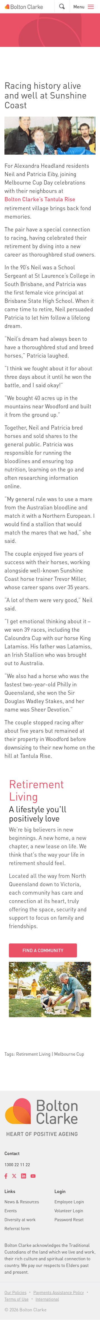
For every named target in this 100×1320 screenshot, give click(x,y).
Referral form (17, 1228)
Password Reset (69, 1219)
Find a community (42, 950)
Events (10, 1210)
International (47, 1299)
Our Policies (15, 1292)
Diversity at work (20, 1219)
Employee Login (69, 1201)
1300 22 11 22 (17, 1164)
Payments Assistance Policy (58, 1292)
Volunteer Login (68, 1210)
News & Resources (21, 1201)
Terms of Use (16, 1299)
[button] (61, 6)
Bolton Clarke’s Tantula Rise (39, 199)
